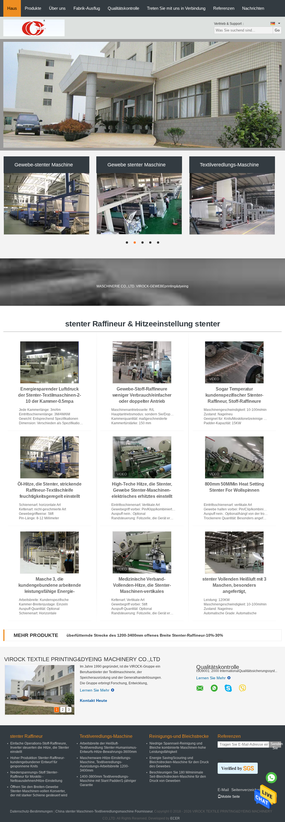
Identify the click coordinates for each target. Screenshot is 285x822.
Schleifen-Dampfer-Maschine (136, 165)
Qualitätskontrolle (123, 8)
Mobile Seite (230, 797)
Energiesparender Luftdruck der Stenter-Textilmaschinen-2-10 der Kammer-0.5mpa (49, 395)
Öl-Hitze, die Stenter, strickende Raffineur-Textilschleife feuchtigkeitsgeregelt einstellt (49, 490)
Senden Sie (276, 745)
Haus (12, 8)
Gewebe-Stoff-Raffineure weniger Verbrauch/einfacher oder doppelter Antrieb (142, 395)
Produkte (33, 8)
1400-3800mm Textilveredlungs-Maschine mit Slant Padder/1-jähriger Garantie (108, 781)
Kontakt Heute (93, 700)
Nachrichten (253, 8)
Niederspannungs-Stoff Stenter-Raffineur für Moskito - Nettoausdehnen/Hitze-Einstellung (36, 776)
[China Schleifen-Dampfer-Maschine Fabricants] (139, 203)
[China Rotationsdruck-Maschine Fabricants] (47, 203)
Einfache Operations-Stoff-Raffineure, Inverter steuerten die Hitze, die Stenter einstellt (39, 747)
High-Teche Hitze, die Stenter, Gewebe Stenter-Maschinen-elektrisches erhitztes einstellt (142, 490)
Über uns (57, 8)
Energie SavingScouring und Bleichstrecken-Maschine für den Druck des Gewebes (179, 762)
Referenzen (223, 8)
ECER (175, 818)
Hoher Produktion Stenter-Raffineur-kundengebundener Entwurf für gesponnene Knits (37, 762)
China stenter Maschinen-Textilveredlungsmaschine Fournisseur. (104, 811)
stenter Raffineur (26, 736)
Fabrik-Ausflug (86, 8)
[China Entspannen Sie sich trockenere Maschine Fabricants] (232, 203)
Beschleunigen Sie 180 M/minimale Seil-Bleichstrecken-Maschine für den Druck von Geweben (177, 776)
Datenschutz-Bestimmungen (31, 811)
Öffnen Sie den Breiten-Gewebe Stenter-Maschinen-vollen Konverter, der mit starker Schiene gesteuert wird (38, 791)
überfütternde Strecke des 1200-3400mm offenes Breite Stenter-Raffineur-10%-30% (145, 635)
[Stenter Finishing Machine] (142, 95)
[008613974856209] (271, 777)
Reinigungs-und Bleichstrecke (179, 736)
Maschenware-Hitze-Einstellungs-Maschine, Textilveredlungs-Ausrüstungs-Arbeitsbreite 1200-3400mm (105, 764)
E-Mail (223, 789)
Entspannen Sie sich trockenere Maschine (229, 165)
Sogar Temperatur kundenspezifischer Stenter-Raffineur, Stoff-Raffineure (234, 395)
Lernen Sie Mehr (94, 690)
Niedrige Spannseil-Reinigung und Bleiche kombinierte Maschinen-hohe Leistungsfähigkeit (177, 747)
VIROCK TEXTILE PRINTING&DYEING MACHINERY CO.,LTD (82, 659)
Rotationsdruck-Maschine (44, 165)
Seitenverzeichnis (246, 789)
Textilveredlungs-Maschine (106, 736)
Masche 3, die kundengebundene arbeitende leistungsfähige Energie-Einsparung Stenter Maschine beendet (49, 591)
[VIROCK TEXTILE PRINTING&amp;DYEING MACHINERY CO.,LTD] (34, 28)
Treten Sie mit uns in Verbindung (176, 8)
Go (277, 30)
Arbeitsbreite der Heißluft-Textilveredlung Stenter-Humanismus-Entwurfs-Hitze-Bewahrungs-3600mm (108, 747)
